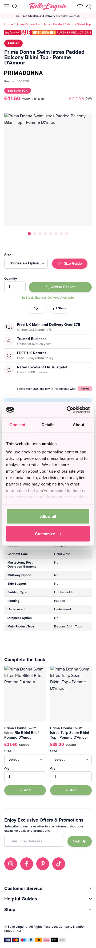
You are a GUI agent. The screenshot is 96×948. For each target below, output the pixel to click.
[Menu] (6, 6)
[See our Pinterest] (42, 863)
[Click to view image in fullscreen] (48, 169)
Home (8, 24)
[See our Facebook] (26, 863)
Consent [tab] (17, 424)
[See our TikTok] (58, 863)
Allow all (48, 516)
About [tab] (79, 424)
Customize (45, 533)
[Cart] (89, 6)
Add (27, 790)
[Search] (15, 6)
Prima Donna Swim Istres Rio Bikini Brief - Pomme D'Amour (22, 732)
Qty (6, 768)
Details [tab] (48, 424)
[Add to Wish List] (36, 308)
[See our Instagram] (10, 863)
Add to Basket (63, 287)
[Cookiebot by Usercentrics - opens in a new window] (68, 409)
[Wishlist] (80, 6)
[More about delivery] (48, 16)
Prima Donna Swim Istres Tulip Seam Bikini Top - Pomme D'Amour (69, 732)
